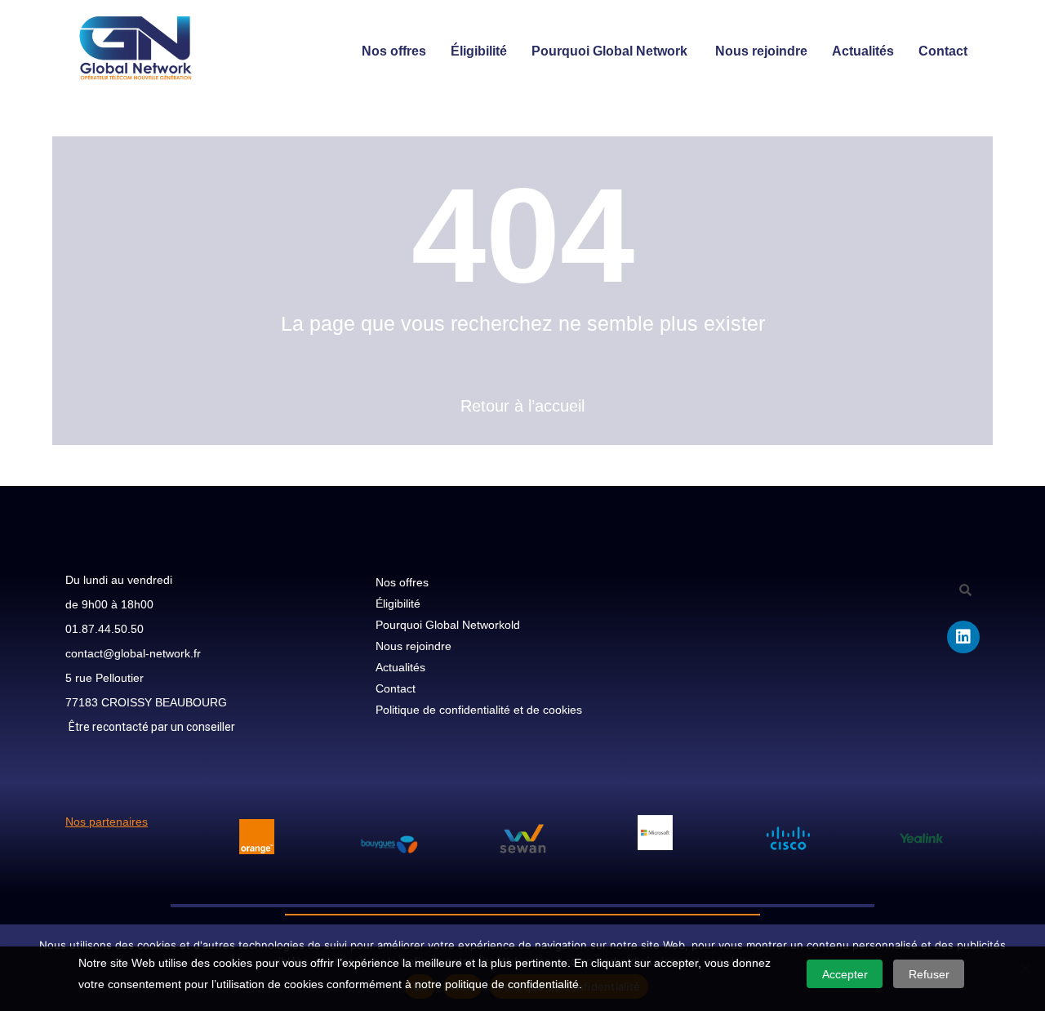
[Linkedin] (963, 637)
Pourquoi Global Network (611, 51)
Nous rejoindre (761, 51)
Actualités (863, 51)
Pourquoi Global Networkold (448, 624)
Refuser (929, 974)
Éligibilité (479, 51)
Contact (942, 51)
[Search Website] (522, 731)
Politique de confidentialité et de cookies (479, 709)
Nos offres (394, 51)
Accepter (845, 974)
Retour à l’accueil (522, 406)
